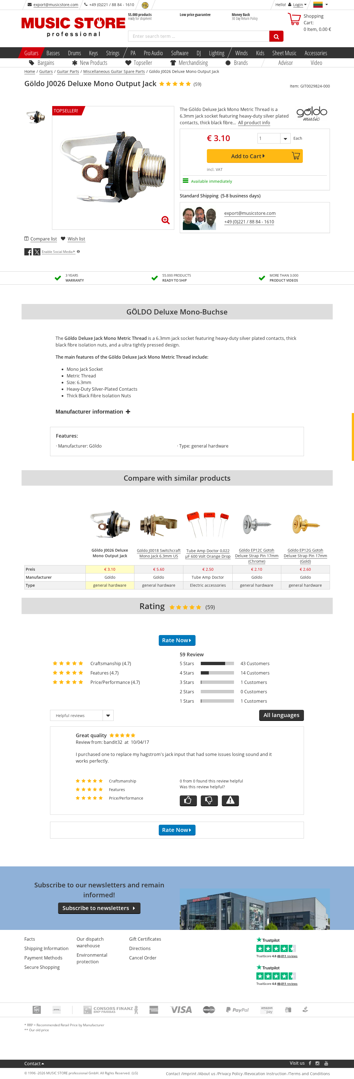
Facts (29, 939)
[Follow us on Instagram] (318, 1063)
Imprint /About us (199, 1073)
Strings (112, 53)
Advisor (285, 62)
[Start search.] (276, 36)
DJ (199, 53)
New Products (93, 62)
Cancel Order (143, 958)
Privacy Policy (230, 1073)
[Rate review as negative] (209, 800)
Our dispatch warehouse (90, 942)
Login (298, 4)
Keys (93, 53)
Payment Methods (43, 958)
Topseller (143, 62)
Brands (241, 62)
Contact (32, 1064)
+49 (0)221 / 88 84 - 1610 (249, 222)
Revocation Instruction (266, 1073)
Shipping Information (46, 948)
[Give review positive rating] (188, 800)
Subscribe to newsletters (96, 908)
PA (133, 53)
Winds (241, 53)
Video (316, 62)
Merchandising (193, 62)
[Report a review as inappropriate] (230, 800)
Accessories (316, 53)
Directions (140, 948)
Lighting (216, 53)
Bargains (46, 62)
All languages (282, 715)
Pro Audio (153, 53)
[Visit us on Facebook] (310, 1063)
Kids (260, 53)
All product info (254, 123)
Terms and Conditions (309, 1073)
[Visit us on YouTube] (327, 1063)
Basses (53, 53)
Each (297, 138)
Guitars (31, 53)
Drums (74, 53)
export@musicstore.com (55, 4)
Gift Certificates (145, 939)
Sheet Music (284, 53)
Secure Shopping (42, 967)
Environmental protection (92, 958)
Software (179, 53)
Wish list (76, 239)
